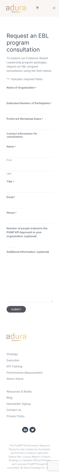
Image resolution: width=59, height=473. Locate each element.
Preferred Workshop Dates (25, 118)
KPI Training (14, 366)
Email (11, 197)
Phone (11, 212)
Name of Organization (21, 87)
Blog (9, 397)
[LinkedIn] (25, 430)
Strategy (12, 354)
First (9, 160)
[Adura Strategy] (16, 8)
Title (10, 181)
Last (9, 173)
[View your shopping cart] (37, 8)
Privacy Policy (16, 416)
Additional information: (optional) (28, 251)
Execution (13, 360)
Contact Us (14, 410)
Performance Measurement (25, 372)
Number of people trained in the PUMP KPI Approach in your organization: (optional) (27, 232)
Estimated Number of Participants (29, 103)
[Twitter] (33, 430)
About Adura (15, 378)
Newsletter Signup (19, 403)
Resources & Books (19, 391)
